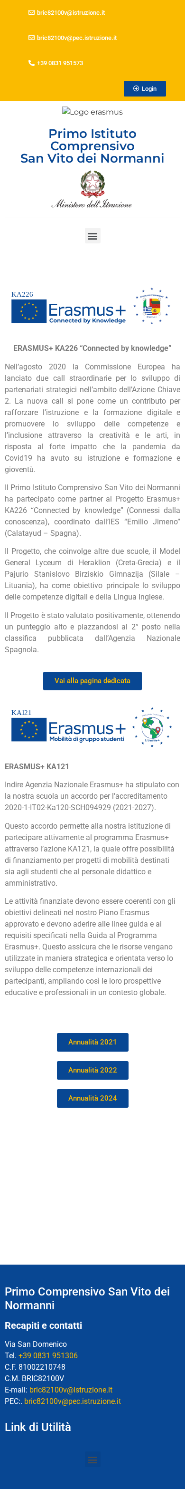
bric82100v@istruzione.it (70, 1389)
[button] (145, 89)
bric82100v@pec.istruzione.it (72, 1401)
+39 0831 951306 (48, 1355)
